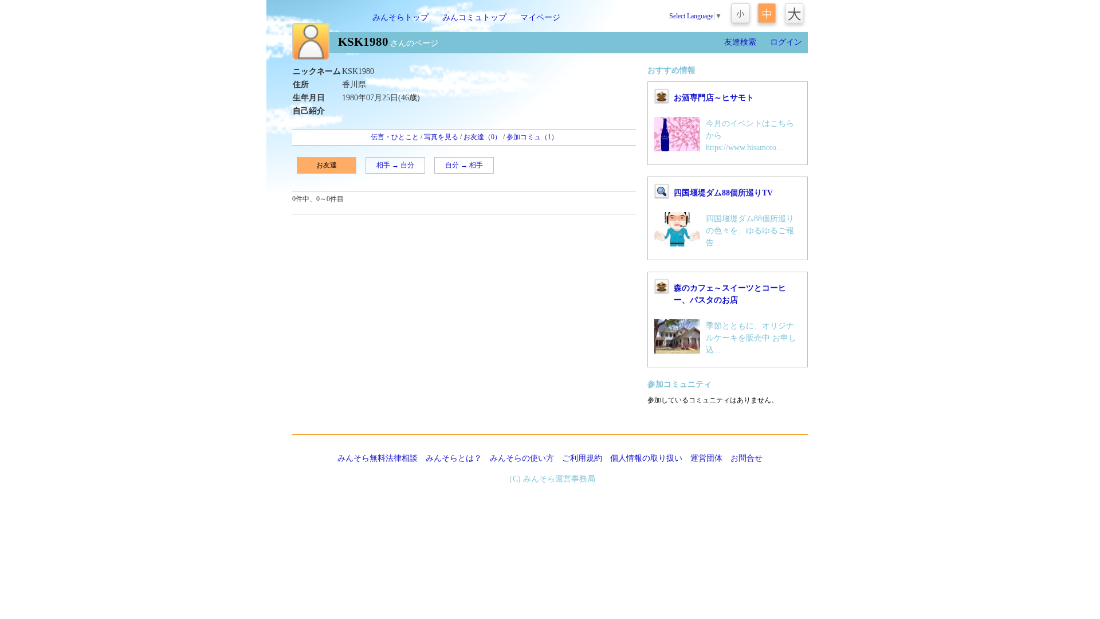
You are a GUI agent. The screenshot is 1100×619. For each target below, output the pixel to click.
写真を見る (441, 137)
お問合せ (746, 458)
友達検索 (740, 42)
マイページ (540, 17)
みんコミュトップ (474, 17)
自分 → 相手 (464, 165)
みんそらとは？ (454, 458)
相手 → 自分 (395, 165)
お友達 (326, 165)
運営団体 (706, 458)
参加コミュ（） (532, 137)
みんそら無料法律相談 (377, 458)
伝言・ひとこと (395, 137)
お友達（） (482, 137)
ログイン (786, 42)
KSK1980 (363, 42)
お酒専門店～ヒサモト (714, 97)
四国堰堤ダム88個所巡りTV (723, 193)
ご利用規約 (582, 458)
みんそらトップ (400, 17)
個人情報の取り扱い (646, 458)
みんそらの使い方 (522, 458)
